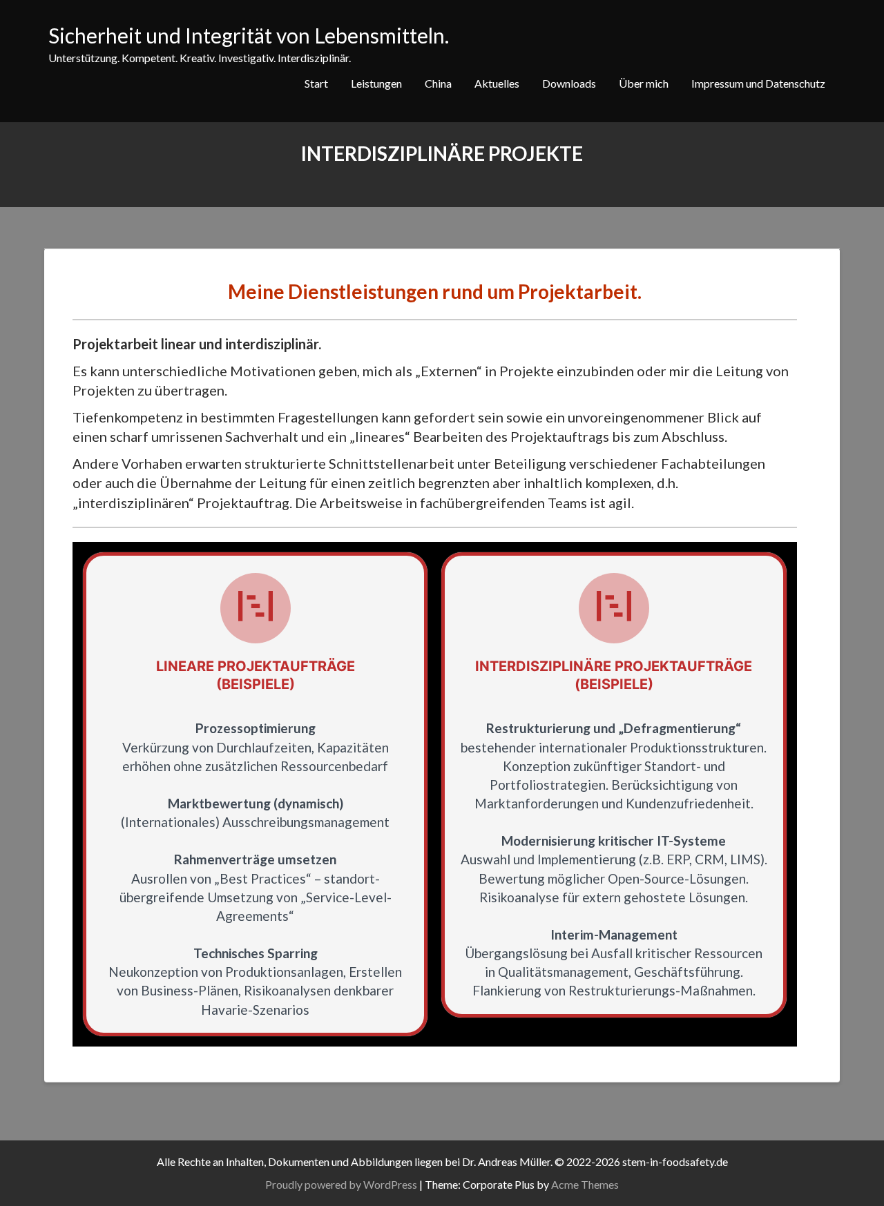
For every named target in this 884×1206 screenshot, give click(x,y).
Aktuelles (496, 83)
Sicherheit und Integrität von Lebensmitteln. (248, 35)
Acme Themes (585, 1184)
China (438, 83)
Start (316, 83)
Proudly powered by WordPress (341, 1184)
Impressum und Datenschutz (758, 83)
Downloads (569, 83)
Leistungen (376, 83)
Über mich (644, 83)
